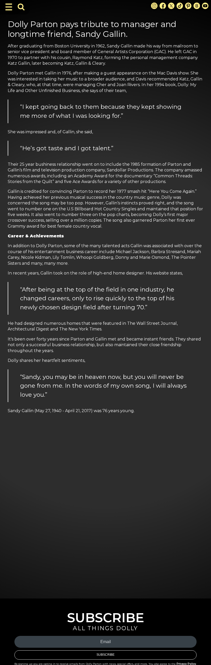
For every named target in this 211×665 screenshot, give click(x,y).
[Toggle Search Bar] (21, 7)
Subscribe (105, 654)
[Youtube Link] (205, 6)
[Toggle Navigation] (8, 7)
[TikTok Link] (180, 6)
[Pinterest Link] (188, 6)
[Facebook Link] (163, 6)
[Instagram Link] (154, 6)
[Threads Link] (197, 6)
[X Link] (171, 6)
